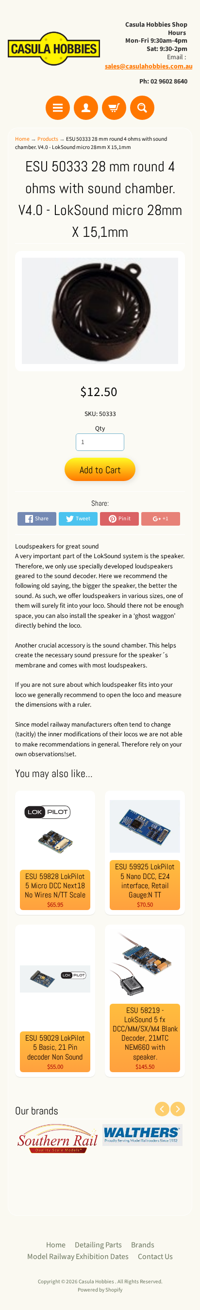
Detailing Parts (98, 1245)
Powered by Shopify (100, 1289)
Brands (142, 1245)
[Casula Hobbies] (54, 49)
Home (22, 139)
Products (47, 139)
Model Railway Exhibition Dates (78, 1256)
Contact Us (155, 1256)
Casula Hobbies (97, 1281)
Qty (100, 428)
